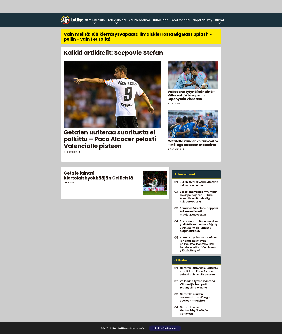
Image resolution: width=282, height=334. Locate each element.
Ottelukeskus (95, 20)
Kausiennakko (139, 20)
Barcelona (161, 20)
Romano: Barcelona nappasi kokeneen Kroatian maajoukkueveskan (199, 211)
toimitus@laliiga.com (165, 328)
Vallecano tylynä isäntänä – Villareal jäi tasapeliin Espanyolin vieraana (191, 95)
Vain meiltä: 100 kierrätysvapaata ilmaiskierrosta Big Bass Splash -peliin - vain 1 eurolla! (138, 36)
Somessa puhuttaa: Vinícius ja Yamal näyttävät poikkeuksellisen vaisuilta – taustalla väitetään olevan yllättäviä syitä (198, 244)
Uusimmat (185, 260)
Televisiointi (117, 20)
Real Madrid (181, 20)
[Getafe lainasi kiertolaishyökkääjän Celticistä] (154, 183)
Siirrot (219, 20)
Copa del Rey (202, 20)
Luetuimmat (186, 174)
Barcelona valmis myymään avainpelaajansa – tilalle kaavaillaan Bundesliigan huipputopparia (198, 196)
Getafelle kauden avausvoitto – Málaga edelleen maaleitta (193, 143)
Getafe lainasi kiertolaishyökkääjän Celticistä (98, 175)
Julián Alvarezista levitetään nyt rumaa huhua (199, 183)
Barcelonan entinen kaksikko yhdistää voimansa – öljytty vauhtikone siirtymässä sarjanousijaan (199, 226)
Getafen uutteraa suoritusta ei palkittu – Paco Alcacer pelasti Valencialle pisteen (110, 139)
